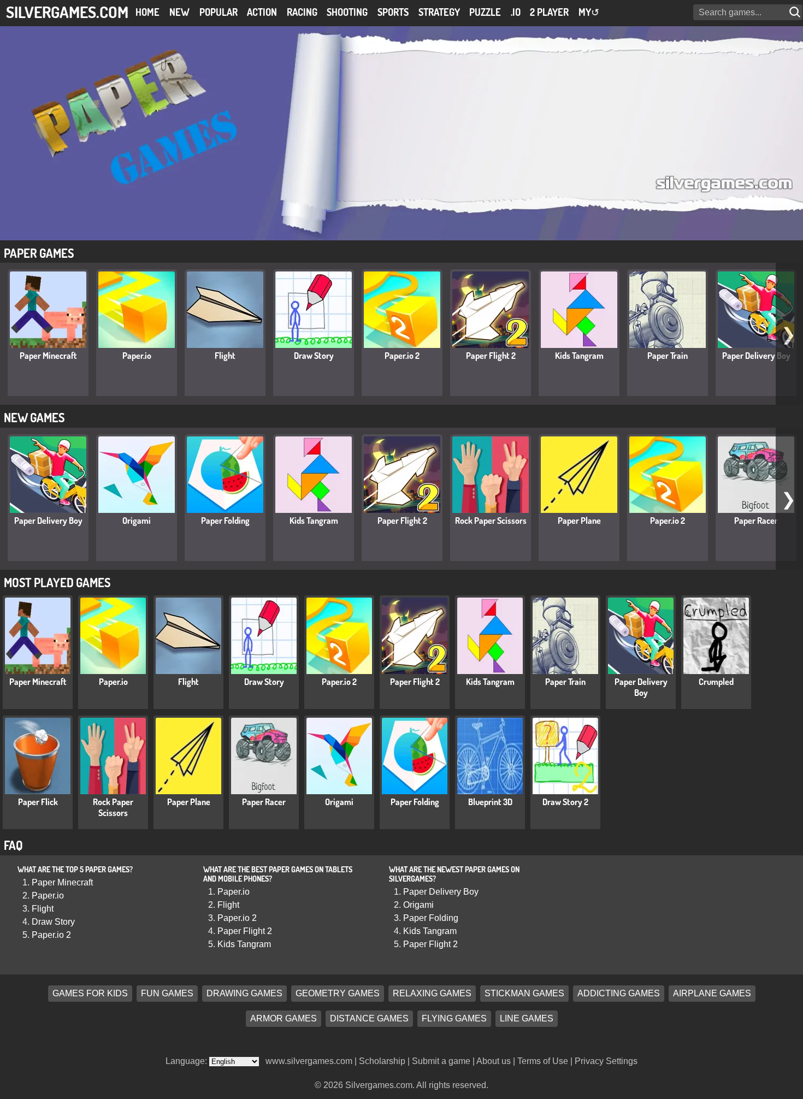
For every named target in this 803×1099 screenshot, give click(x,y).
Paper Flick (38, 801)
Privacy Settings (606, 1061)
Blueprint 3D (490, 801)
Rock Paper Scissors (491, 520)
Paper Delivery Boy (756, 355)
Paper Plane (579, 520)
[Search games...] (795, 12)
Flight (225, 355)
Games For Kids (90, 993)
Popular (218, 12)
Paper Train (667, 355)
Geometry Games (338, 993)
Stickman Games (524, 993)
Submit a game (441, 1061)
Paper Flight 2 (491, 355)
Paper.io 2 (402, 355)
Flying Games (454, 1018)
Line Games (526, 1018)
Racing (302, 12)
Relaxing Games (432, 993)
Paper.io (136, 355)
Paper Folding (225, 520)
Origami (136, 520)
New (179, 12)
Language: (187, 1061)
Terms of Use (542, 1061)
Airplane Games (712, 993)
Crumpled (716, 681)
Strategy (439, 12)
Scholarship (382, 1061)
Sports (393, 12)
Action (262, 12)
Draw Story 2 (565, 801)
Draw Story (314, 355)
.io (516, 12)
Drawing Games (244, 993)
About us (493, 1061)
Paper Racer (756, 520)
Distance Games (369, 1018)
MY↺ (588, 12)
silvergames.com (67, 12)
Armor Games (283, 1018)
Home (147, 12)
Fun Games (167, 993)
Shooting (347, 12)
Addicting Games (618, 993)
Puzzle (485, 12)
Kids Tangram (579, 355)
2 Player (549, 12)
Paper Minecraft (48, 355)
